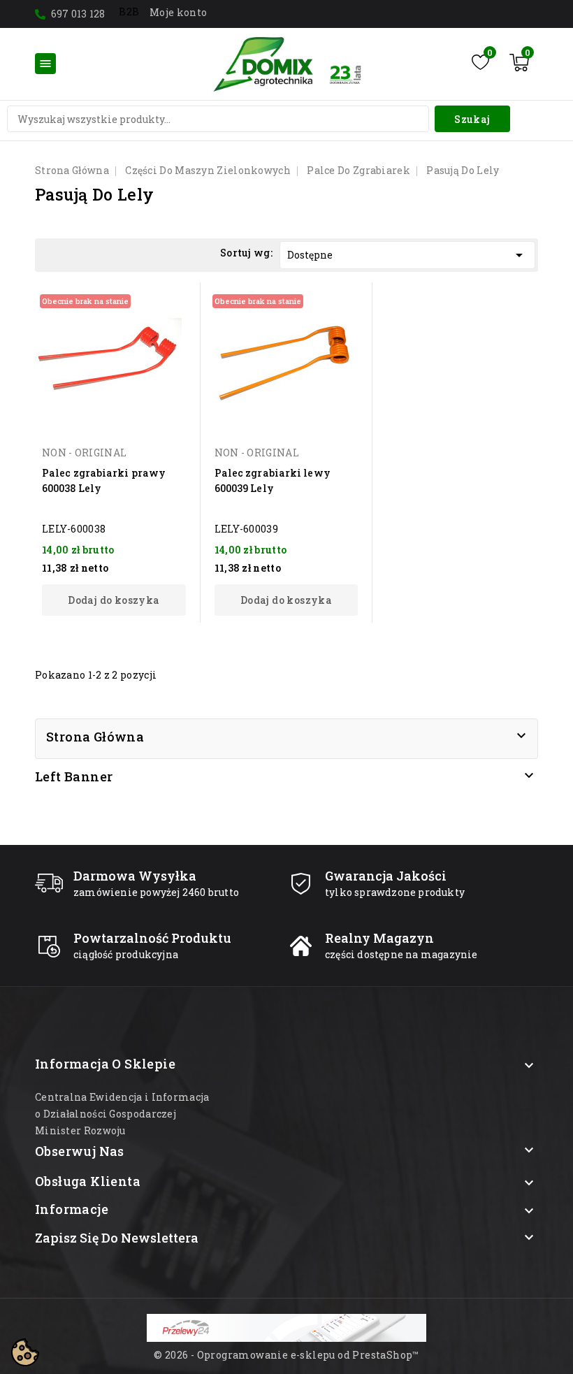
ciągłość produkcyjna (125, 954)
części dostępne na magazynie (401, 954)
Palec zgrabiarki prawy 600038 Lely (104, 480)
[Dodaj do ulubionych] (169, 326)
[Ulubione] (480, 62)
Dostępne (407, 255)
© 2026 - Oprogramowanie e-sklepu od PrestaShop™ (286, 1354)
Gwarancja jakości (386, 875)
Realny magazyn (379, 938)
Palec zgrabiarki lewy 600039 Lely (273, 480)
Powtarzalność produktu (152, 938)
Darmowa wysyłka (134, 875)
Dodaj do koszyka (113, 600)
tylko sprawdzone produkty (395, 892)
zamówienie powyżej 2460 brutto (156, 892)
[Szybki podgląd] (169, 301)
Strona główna (95, 736)
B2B (129, 11)
